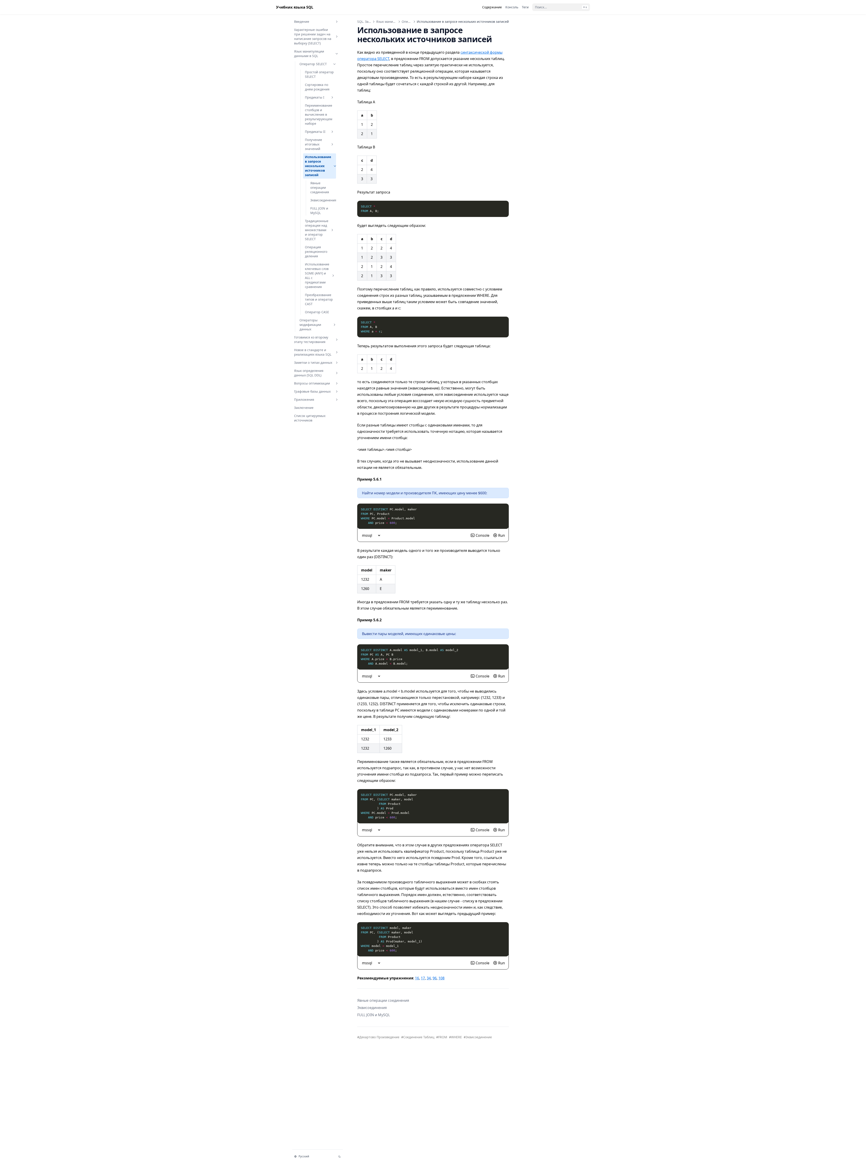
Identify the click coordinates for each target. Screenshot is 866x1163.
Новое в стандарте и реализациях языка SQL (312, 352)
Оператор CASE (317, 312)
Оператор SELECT (313, 64)
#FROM (441, 1037)
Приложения (304, 399)
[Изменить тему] (339, 1156)
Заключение (303, 407)
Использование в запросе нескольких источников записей (318, 166)
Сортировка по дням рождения (317, 87)
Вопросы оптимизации (312, 383)
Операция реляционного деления (316, 251)
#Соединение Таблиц (417, 1037)
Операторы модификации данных (310, 324)
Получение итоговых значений (313, 144)
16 (417, 978)
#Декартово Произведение (378, 1037)
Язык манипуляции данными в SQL (309, 53)
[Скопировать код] (503, 206)
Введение (301, 21)
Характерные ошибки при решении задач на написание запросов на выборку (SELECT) (312, 36)
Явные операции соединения (319, 187)
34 (429, 978)
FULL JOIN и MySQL (319, 210)
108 (441, 978)
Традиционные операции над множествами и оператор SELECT (316, 230)
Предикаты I (314, 97)
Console (482, 535)
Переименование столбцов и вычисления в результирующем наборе (318, 114)
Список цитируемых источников (309, 418)
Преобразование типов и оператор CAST (319, 299)
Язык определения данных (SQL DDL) (308, 372)
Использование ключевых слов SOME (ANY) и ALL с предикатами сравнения (317, 275)
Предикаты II (315, 131)
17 (423, 978)
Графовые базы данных (312, 391)
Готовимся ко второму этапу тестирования (311, 339)
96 (435, 978)
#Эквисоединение (478, 1037)
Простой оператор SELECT (319, 74)
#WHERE (455, 1037)
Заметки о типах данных (313, 362)
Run (501, 535)
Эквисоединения (322, 200)
